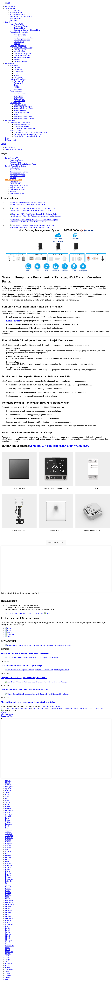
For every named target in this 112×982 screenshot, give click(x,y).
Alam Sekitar (18, 77)
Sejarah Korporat (15, 18)
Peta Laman (55, 706)
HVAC (16, 73)
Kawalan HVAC (20, 36)
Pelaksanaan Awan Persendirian (25, 128)
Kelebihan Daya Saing (17, 14)
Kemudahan (18, 89)
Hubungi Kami (10, 140)
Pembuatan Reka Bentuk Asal (20, 122)
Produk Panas (45, 706)
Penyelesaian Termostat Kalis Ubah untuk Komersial (24, 690)
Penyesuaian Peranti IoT (22, 124)
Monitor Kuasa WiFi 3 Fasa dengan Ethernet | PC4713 (28, 205)
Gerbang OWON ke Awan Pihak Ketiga (28, 134)
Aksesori (17, 44)
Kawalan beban (19, 101)
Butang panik (18, 83)
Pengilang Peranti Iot (23, 708)
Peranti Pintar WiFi (16, 24)
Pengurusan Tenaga (21, 26)
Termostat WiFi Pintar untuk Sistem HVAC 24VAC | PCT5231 (31, 210)
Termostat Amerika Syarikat (23, 109)
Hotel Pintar (14, 65)
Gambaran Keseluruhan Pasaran (21, 16)
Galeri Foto (14, 20)
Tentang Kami (10, 8)
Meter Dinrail (18, 97)
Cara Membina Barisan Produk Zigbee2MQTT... (23, 665)
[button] (56, 542)
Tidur (16, 85)
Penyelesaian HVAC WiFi (23, 116)
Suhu (16, 114)
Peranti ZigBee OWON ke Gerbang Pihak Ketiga (31, 132)
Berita (7, 138)
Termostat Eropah (20, 110)
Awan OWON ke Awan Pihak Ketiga (27, 136)
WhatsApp (4, 712)
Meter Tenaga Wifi (38, 708)
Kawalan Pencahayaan (22, 40)
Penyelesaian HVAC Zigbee (24, 118)
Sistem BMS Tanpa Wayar (23, 48)
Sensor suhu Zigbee (98, 708)
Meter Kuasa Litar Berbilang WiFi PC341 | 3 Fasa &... (28, 222)
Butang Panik (18, 69)
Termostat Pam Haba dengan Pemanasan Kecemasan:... (26, 653)
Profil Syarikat (15, 10)
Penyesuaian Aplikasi (21, 126)
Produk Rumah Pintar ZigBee (20, 32)
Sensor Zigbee (19, 42)
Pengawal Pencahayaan (22, 55)
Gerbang (17, 67)
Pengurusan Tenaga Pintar (23, 53)
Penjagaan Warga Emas (18, 79)
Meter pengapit (19, 99)
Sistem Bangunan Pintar (18, 46)
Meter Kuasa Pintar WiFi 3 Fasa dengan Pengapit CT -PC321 (31, 227)
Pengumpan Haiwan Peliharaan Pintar (27, 30)
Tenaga (16, 75)
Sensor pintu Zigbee (8, 708)
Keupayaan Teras (16, 12)
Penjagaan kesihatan (17, 193)
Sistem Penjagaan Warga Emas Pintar (59, 708)
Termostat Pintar (19, 28)
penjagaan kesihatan (21, 61)
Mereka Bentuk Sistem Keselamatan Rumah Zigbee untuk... (28, 702)
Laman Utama (10, 6)
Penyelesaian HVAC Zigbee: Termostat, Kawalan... (24, 677)
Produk (7, 22)
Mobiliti (16, 87)
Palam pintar (18, 95)
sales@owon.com (7, 714)
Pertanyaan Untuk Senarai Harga (12, 624)
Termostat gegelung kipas (23, 107)
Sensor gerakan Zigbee (81, 708)
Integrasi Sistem (15, 130)
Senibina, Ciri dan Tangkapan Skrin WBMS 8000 (59, 445)
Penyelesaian (9, 63)
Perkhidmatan (10, 120)
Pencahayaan (18, 71)
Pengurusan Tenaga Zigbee (23, 38)
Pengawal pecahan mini (22, 112)
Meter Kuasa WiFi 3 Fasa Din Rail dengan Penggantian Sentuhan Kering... (35, 216)
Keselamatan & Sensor (22, 57)
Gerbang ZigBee (20, 34)
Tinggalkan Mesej (7, 716)
